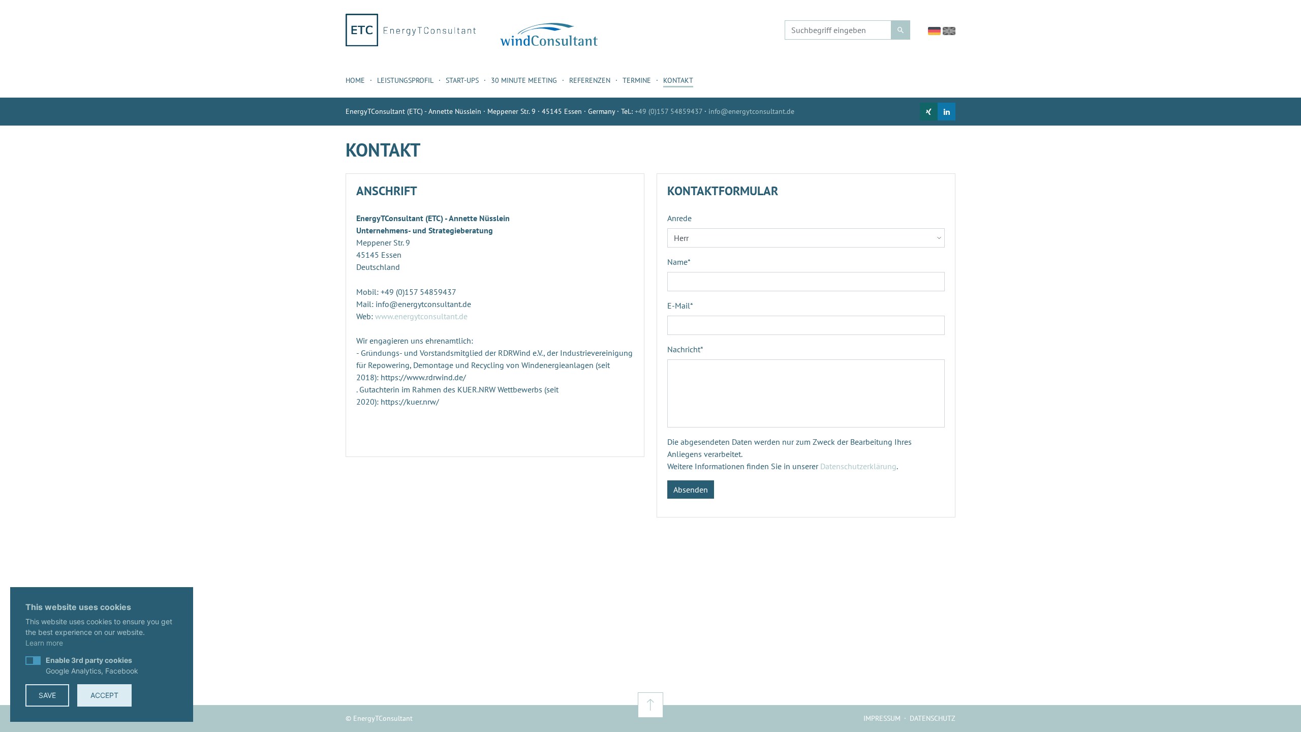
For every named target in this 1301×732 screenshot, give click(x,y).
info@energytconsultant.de (751, 111)
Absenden (690, 489)
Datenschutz (932, 718)
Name (679, 262)
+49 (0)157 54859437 (668, 111)
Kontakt (678, 80)
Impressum (882, 718)
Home (355, 80)
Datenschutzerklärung (858, 466)
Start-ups (462, 80)
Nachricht (685, 349)
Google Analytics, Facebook (92, 665)
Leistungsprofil (405, 80)
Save (47, 695)
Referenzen (589, 80)
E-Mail (680, 305)
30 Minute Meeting (524, 80)
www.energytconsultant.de (421, 316)
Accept (104, 695)
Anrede (679, 218)
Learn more (44, 642)
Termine (637, 80)
